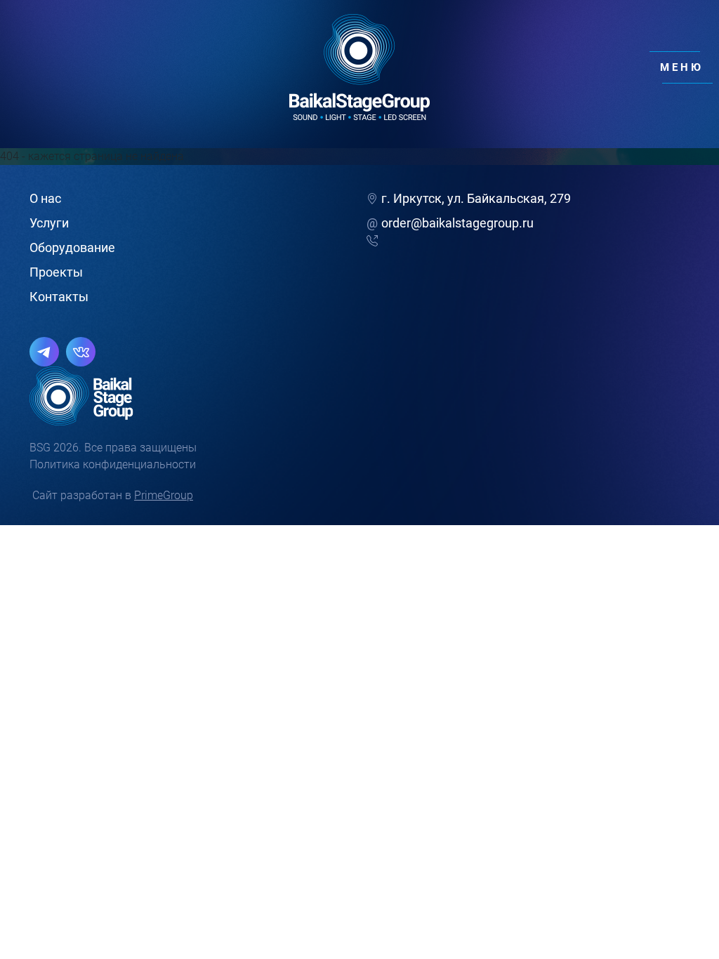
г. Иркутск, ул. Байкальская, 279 (476, 198)
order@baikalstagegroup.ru (450, 223)
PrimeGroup (163, 495)
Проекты (56, 272)
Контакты (58, 296)
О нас (45, 198)
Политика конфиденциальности (112, 464)
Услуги (49, 223)
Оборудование (72, 247)
